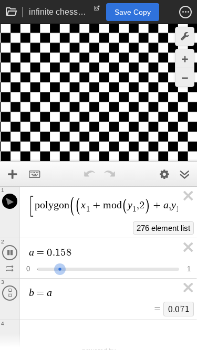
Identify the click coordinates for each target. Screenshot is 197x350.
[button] (185, 12)
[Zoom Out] (184, 77)
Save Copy (133, 12)
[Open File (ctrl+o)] (11, 12)
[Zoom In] (184, 58)
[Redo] (109, 174)
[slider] (65, 268)
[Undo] (89, 174)
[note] (97, 10)
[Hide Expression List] (184, 174)
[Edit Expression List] (164, 174)
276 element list (163, 228)
